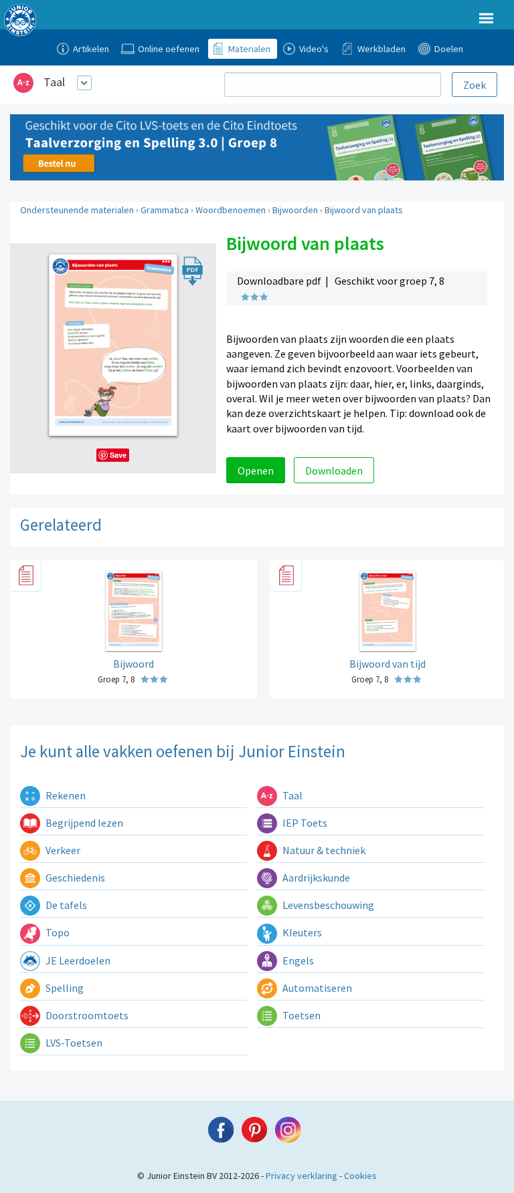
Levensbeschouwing (327, 905)
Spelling (64, 988)
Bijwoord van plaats (364, 210)
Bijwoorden (295, 210)
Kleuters (301, 932)
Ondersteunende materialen (77, 210)
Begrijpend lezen (83, 822)
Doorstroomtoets (86, 1015)
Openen (256, 470)
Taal (54, 82)
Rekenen (65, 795)
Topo (57, 932)
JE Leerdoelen (77, 960)
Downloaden (334, 470)
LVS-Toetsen (73, 1042)
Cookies (360, 1176)
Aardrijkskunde (315, 877)
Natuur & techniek (322, 850)
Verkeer (62, 850)
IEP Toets (303, 822)
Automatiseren (316, 988)
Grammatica (165, 210)
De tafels (65, 905)
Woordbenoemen (230, 210)
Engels (297, 960)
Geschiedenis (74, 877)
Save (118, 455)
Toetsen (300, 1015)
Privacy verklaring (301, 1176)
